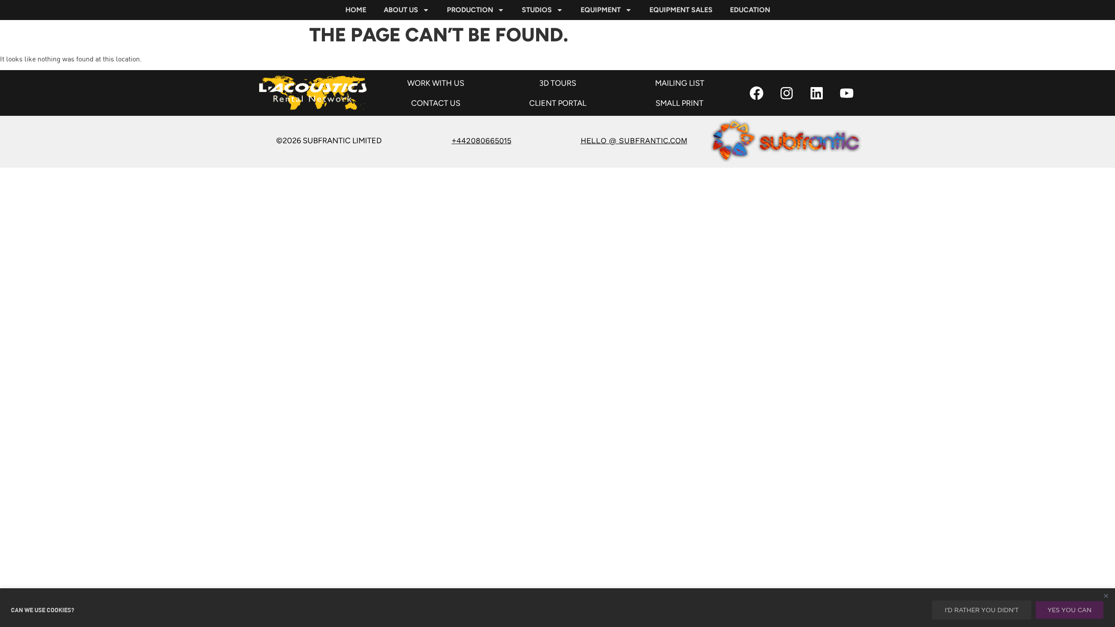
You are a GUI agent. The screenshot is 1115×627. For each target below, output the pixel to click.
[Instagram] (787, 93)
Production (470, 10)
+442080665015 (481, 140)
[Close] (1106, 595)
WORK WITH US (435, 83)
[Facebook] (756, 93)
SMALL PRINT (679, 103)
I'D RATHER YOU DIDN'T (982, 610)
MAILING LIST (679, 83)
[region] (557, 607)
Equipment (601, 10)
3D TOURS (557, 83)
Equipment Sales (681, 10)
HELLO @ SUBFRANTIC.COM (634, 140)
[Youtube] (847, 93)
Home (355, 10)
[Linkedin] (817, 93)
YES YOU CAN (1069, 610)
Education (750, 10)
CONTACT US (435, 103)
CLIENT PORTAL (557, 103)
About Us (401, 10)
